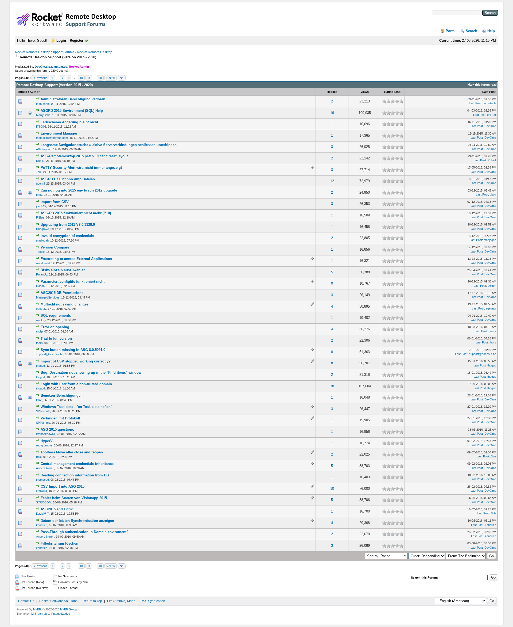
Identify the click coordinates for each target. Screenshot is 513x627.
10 (81, 77)
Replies (332, 91)
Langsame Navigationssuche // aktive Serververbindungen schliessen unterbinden (109, 145)
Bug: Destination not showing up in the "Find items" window (91, 372)
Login (61, 41)
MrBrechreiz (39, 613)
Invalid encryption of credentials (67, 236)
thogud (40, 365)
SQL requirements (56, 316)
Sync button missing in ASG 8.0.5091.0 (73, 350)
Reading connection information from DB (75, 475)
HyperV (47, 441)
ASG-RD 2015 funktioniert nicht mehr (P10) (76, 213)
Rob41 (40, 160)
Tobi (38, 172)
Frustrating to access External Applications (76, 259)
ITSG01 (41, 126)
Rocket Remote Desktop (94, 52)
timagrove (42, 229)
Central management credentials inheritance (77, 464)
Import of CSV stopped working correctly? (76, 361)
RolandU (41, 274)
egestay (41, 308)
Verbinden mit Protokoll (60, 418)
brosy (492, 331)
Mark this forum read (482, 84)
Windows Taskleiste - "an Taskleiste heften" (76, 407)
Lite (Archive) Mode (121, 601)
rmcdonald (43, 263)
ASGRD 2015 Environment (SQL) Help (72, 111)
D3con (40, 286)
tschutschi (42, 103)
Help (491, 31)
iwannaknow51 (45, 433)
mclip (39, 331)
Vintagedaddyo (60, 613)
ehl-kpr (491, 114)
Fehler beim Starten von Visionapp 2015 (74, 498)
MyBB (37, 609)
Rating (389, 91)
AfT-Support (44, 149)
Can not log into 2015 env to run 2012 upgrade (79, 190)
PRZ (39, 400)
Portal (451, 31)
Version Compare (55, 247)
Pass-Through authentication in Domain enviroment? (85, 532)
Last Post (489, 91)
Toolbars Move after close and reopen (72, 452)
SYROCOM (43, 502)
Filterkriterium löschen (59, 543)
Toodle (40, 251)
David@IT (42, 513)
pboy (39, 194)
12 (332, 181)
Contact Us (26, 601)
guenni (40, 183)
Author (35, 91)
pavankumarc (57, 66)
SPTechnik (43, 411)
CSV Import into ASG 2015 (62, 486)
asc (397, 91)
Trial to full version (56, 339)
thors (39, 343)
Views (364, 91)
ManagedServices (48, 297)
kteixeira (41, 490)
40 (100, 77)
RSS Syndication (153, 601)
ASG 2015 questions (57, 429)
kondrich (41, 525)
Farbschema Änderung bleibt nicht (69, 122)
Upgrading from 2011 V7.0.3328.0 (68, 225)
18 (332, 386)
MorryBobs (43, 115)
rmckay (41, 320)
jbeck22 (41, 206)
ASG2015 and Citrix (57, 509)
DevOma (41, 66)
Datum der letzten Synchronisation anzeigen (77, 521)
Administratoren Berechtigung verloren (73, 99)
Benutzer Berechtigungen (62, 395)
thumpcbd (42, 479)
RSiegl (40, 217)
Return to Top (92, 601)
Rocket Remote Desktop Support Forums (44, 52)
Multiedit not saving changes (64, 304)
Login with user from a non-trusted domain (76, 384)
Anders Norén (45, 468)
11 (88, 77)
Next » (110, 77)
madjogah (42, 240)
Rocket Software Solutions (58, 601)
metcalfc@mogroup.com (52, 137)
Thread (22, 91)
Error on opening (55, 327)
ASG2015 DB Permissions (62, 293)
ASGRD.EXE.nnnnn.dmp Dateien (68, 179)
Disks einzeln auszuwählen (63, 270)
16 (332, 113)
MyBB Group (68, 609)
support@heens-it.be (49, 354)
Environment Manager (59, 133)
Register (76, 41)
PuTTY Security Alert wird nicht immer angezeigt (81, 168)
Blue (39, 456)
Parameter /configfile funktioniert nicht (72, 282)
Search (471, 31)
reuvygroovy (44, 445)
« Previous (40, 77)
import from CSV (55, 202)
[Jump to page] (122, 78)
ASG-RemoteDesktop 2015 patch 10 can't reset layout (84, 156)
